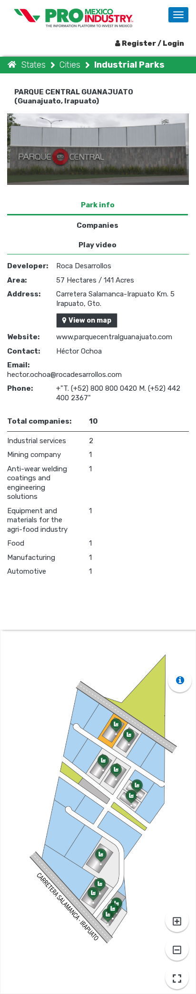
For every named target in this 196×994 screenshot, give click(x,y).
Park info (98, 205)
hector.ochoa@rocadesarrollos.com (64, 374)
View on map (90, 320)
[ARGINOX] (129, 801)
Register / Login (152, 43)
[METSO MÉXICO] (101, 766)
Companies (97, 225)
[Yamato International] (110, 914)
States (34, 65)
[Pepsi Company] (99, 860)
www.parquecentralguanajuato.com (114, 337)
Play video (97, 245)
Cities (71, 65)
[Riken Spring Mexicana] (91, 898)
